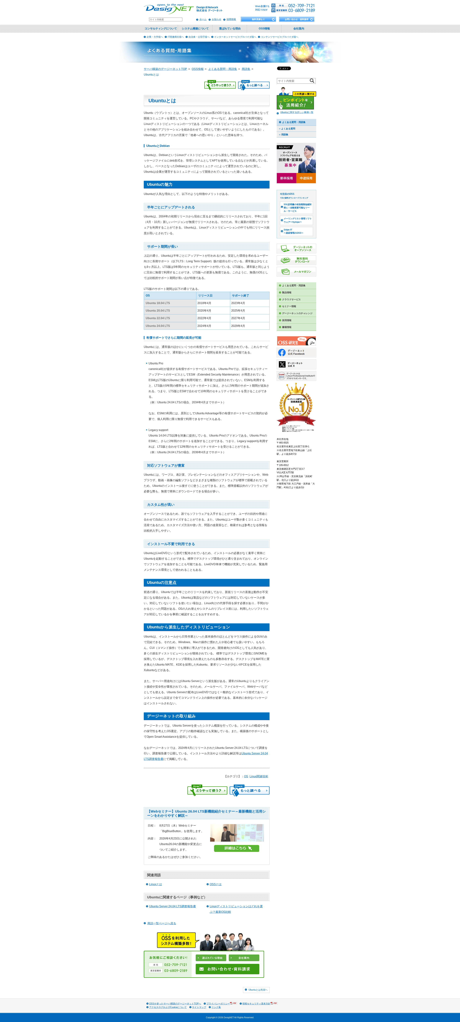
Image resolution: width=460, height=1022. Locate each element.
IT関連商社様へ (176, 37)
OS (246, 776)
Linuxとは (155, 884)
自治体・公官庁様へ (199, 37)
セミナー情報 (289, 306)
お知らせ (216, 19)
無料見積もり (258, 19)
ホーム (202, 19)
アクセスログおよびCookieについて (168, 1007)
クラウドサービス (291, 299)
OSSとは (216, 884)
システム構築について (195, 28)
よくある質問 (288, 128)
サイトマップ (199, 1007)
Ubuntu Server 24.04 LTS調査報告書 (172, 906)
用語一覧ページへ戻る (161, 923)
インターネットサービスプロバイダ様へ (235, 37)
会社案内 (298, 28)
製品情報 (286, 292)
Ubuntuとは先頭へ (258, 989)
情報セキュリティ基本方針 (256, 1003)
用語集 (284, 134)
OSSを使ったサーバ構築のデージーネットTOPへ (175, 1003)
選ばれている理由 (230, 28)
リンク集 (216, 1007)
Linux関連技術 (259, 776)
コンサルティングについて (161, 28)
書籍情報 (286, 327)
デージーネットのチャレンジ (297, 313)
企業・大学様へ (155, 37)
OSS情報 (264, 28)
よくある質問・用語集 (293, 122)
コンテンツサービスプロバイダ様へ (279, 37)
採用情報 (231, 19)
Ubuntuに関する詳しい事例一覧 (296, 112)
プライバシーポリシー (218, 1003)
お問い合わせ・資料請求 (297, 19)
